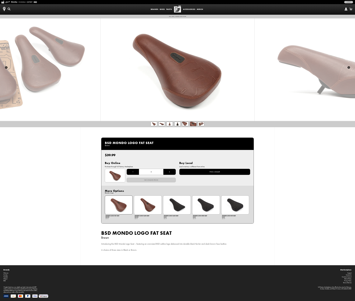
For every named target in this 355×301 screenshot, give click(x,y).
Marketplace (346, 270)
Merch (200, 9)
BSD (170, 16)
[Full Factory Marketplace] (2, 2)
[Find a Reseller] (4, 9)
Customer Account (347, 277)
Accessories (189, 9)
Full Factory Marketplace (324, 287)
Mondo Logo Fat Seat (180, 16)
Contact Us (349, 275)
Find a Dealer (215, 172)
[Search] (9, 9)
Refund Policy (348, 279)
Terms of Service (347, 283)
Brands (154, 9)
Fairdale (5, 277)
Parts (169, 9)
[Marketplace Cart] (351, 9)
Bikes (162, 9)
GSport (5, 279)
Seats (173, 16)
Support (349, 2)
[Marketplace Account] (346, 9)
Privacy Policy (348, 281)
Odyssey (5, 273)
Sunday (5, 275)
